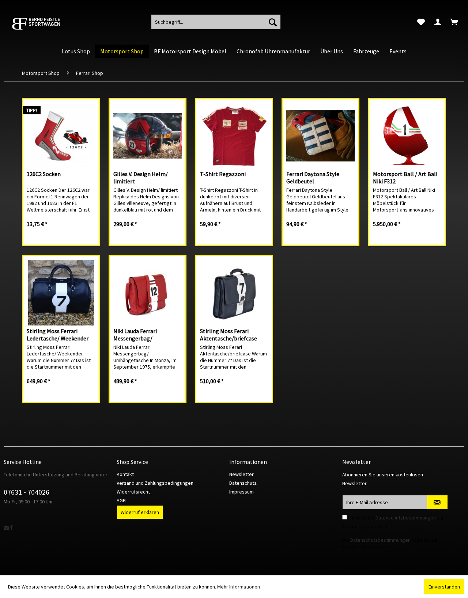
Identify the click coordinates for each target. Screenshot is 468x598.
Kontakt (125, 474)
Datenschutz (243, 483)
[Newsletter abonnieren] (437, 502)
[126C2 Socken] (61, 135)
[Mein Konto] (437, 22)
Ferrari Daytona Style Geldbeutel (312, 177)
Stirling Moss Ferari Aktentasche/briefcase (228, 334)
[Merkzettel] (421, 22)
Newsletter (241, 474)
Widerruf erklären (140, 512)
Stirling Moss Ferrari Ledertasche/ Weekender (57, 334)
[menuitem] (421, 22)
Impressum (241, 491)
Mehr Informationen (238, 586)
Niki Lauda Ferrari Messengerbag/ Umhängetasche (135, 334)
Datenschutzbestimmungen (405, 517)
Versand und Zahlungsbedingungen (155, 483)
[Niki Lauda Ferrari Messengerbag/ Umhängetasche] (147, 292)
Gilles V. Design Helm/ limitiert (140, 177)
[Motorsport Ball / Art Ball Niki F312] (407, 135)
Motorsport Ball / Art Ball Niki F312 (405, 177)
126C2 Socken (44, 174)
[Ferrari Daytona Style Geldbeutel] (320, 135)
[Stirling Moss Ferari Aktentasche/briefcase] (234, 292)
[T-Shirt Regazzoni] (234, 135)
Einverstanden (444, 586)
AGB (121, 500)
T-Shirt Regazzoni (223, 174)
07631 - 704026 (26, 491)
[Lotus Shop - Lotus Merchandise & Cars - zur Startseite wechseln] (45, 24)
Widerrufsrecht (133, 491)
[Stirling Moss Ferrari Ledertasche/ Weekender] (61, 292)
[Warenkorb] (455, 22)
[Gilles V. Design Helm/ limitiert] (147, 135)
